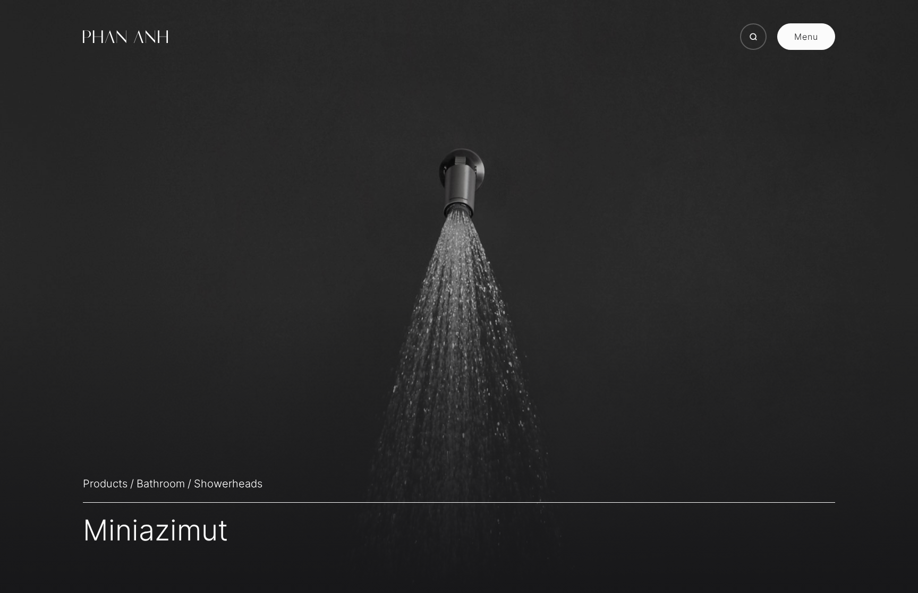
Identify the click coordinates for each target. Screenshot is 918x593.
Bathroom (161, 483)
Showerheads (228, 483)
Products (105, 483)
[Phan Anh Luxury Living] (125, 36)
